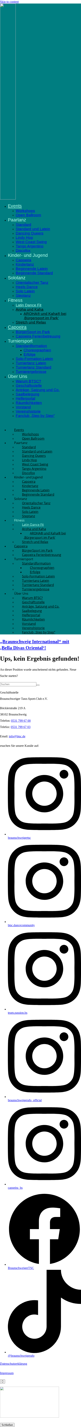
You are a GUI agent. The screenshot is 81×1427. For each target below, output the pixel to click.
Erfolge (30, 354)
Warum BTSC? (28, 381)
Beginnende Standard (34, 273)
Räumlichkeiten (29, 403)
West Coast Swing (31, 242)
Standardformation (31, 346)
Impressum (7, 1373)
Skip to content (9, 1)
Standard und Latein (33, 229)
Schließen (7, 1424)
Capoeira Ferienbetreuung (38, 336)
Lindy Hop (24, 237)
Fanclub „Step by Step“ (35, 416)
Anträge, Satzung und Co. (38, 390)
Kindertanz (25, 264)
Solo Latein (25, 291)
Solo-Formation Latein (34, 359)
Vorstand (23, 407)
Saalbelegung (27, 394)
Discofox (23, 250)
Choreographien (37, 350)
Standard (23, 225)
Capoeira (23, 260)
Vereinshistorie (28, 411)
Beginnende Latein (32, 269)
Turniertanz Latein (31, 363)
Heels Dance (27, 287)
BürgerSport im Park (33, 332)
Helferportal (25, 398)
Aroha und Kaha (29, 309)
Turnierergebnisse (31, 372)
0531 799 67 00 (21, 720)
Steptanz (23, 295)
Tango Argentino (29, 246)
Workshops (25, 211)
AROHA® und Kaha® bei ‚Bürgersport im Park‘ (45, 316)
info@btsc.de (17, 736)
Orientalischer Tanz (32, 283)
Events (15, 205)
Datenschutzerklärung (13, 1363)
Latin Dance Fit (28, 305)
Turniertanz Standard (33, 367)
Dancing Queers (29, 233)
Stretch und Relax (31, 322)
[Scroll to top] (2, 1381)
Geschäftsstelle (29, 385)
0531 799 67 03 (20, 727)
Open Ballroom (28, 215)
